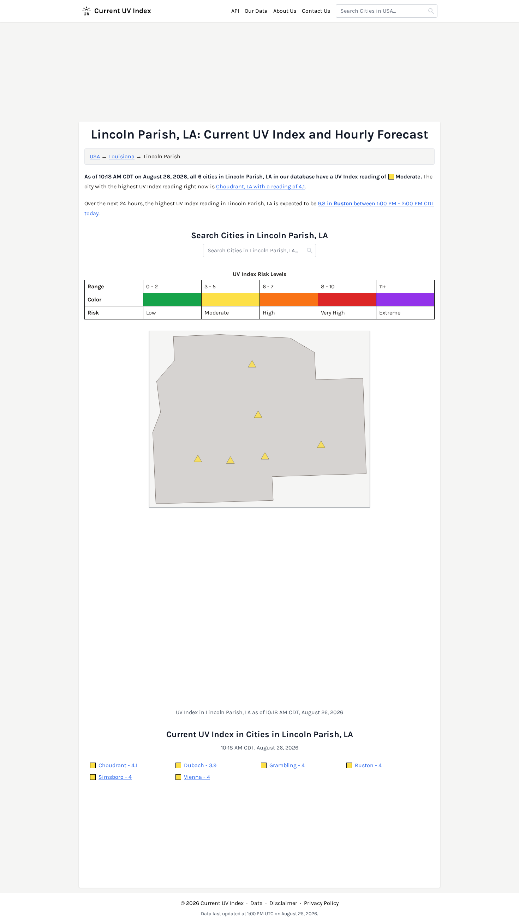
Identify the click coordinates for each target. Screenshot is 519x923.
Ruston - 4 (368, 765)
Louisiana (122, 156)
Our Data (256, 10)
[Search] (431, 11)
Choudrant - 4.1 (118, 765)
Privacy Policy (321, 903)
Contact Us (316, 10)
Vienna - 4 (197, 777)
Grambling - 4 (287, 765)
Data (256, 903)
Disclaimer (283, 903)
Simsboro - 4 (115, 777)
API (235, 10)
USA (95, 156)
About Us (284, 10)
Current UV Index (122, 11)
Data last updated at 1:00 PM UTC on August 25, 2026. (259, 914)
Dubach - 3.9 (200, 765)
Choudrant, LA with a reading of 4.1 (260, 186)
